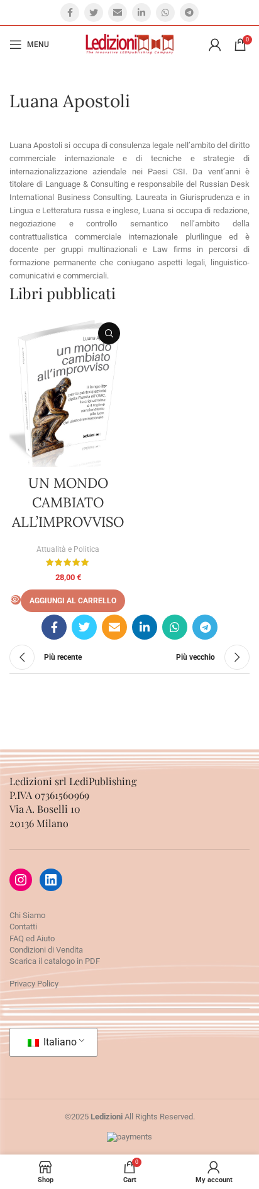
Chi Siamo (27, 915)
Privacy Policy (33, 983)
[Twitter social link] (93, 12)
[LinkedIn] (51, 880)
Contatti (23, 926)
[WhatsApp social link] (165, 12)
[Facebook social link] (69, 12)
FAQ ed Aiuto (32, 938)
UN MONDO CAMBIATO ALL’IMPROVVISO (68, 502)
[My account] (215, 44)
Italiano (59, 1042)
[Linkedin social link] (141, 12)
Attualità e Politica (67, 549)
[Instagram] (20, 880)
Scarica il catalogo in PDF (54, 961)
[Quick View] (16, 600)
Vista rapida (109, 333)
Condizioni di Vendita (46, 949)
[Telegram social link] (189, 12)
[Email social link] (117, 12)
